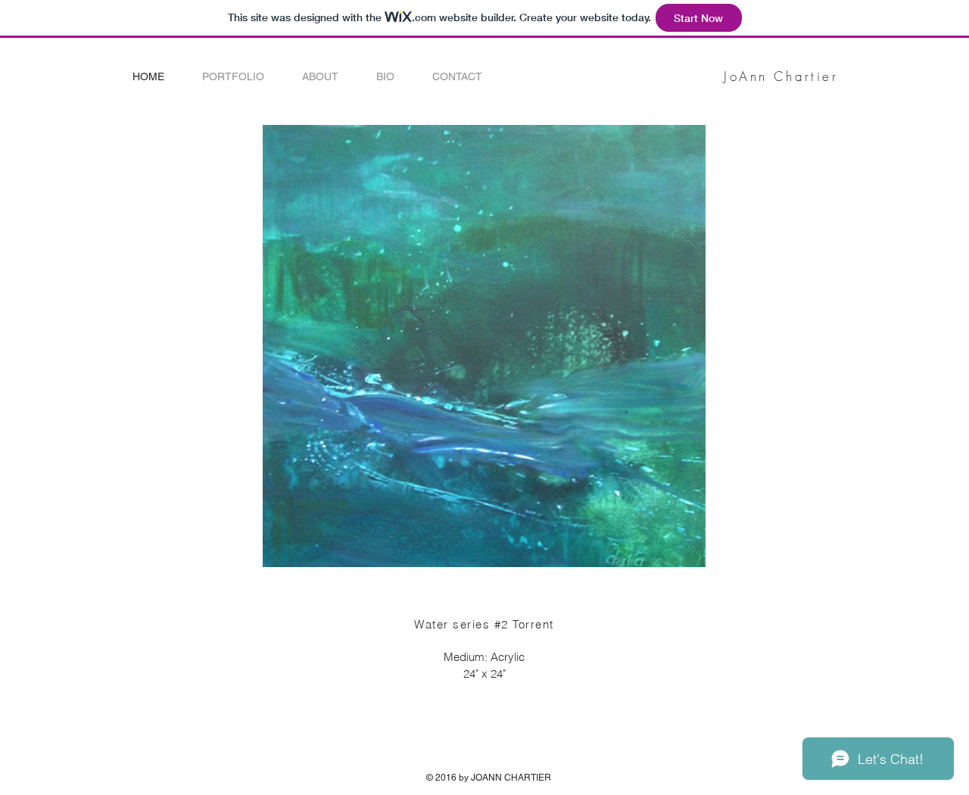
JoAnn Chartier (781, 76)
